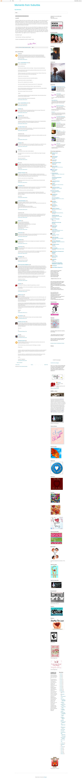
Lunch (62, 697)
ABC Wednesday (63, 725)
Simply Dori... (54, 211)
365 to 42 (53, 233)
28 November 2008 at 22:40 (22, 146)
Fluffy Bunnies (63, 732)
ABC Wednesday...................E (60, 130)
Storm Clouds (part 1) (63, 727)
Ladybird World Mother (22, 200)
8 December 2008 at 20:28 (22, 360)
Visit (55, 362)
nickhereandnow (55, 156)
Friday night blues (54, 100)
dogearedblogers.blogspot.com (57, 267)
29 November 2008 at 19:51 (22, 253)
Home (16, 12)
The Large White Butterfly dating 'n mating (58, 248)
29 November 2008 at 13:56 (22, 229)
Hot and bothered (54, 157)
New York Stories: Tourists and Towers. (57, 184)
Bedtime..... (58, 137)
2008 (61, 690)
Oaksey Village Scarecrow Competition (57, 238)
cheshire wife (20, 232)
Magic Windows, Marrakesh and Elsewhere (58, 241)
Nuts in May (54, 201)
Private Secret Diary (55, 190)
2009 (61, 689)
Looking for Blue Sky (55, 215)
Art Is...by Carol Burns (55, 197)
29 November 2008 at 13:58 (22, 236)
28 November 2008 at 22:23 (22, 123)
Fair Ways (53, 253)
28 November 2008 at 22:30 (22, 139)
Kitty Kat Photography (55, 218)
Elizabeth (19, 220)
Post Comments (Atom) (23, 366)
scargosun (20, 142)
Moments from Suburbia (27, 5)
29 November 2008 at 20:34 (22, 261)
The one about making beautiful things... (57, 212)
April (62, 752)
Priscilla (53, 260)
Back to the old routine (60, 105)
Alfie (52, 219)
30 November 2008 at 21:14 (22, 312)
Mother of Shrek (54, 255)
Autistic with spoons (55, 256)
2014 (61, 682)
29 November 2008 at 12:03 (22, 209)
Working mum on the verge (56, 222)
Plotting (62, 711)
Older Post (46, 364)
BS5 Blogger (20, 256)
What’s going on (54, 170)
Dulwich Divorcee (55, 173)
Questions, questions (63, 709)
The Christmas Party (63, 707)
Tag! (61, 741)
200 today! (62, 730)
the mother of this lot (21, 126)
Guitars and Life (54, 166)
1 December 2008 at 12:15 (22, 318)
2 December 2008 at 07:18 (22, 331)
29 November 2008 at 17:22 (22, 243)
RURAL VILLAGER (55, 237)
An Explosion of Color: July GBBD (57, 188)
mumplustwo (54, 259)
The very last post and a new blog (57, 216)
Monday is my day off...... (63, 705)
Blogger (45, 777)
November (62, 694)
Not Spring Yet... (54, 195)
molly (19, 53)
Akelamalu (20, 239)
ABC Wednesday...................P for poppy (63, 735)
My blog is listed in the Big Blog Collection (57, 343)
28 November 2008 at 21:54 (22, 59)
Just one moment (62, 703)
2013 (61, 683)
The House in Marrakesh (56, 240)
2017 (61, 678)
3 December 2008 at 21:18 (22, 337)
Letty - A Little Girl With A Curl (23, 62)
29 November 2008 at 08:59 (22, 197)
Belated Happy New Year (60, 86)
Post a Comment (19, 362)
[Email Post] (32, 47)
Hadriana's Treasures (21, 172)
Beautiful (62, 720)
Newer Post (17, 364)
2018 (61, 676)
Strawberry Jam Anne (22, 321)
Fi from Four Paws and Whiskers (23, 264)
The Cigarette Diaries (55, 244)
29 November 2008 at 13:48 (22, 217)
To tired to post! (62, 715)
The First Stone (54, 226)
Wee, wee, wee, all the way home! (63, 700)
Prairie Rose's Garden (55, 187)
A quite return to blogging (55, 234)
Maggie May (20, 115)
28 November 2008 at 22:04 (22, 99)
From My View (54, 265)
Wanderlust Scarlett (21, 340)
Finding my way (54, 163)
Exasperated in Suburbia (63, 713)
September (63, 744)
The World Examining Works (56, 177)
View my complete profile (55, 388)
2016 (61, 679)
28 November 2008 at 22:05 (22, 105)
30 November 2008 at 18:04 (22, 291)
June (62, 749)
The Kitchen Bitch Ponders (56, 162)
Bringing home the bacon (63, 718)
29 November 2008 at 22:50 (22, 280)
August (62, 746)
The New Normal (54, 178)
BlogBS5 (53, 183)
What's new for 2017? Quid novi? (56, 209)
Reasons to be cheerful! (63, 722)
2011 (61, 686)
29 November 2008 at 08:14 (22, 182)
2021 (61, 675)
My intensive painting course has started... (58, 198)
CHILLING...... (54, 245)
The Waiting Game (54, 202)
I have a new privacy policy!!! (56, 191)
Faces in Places (54, 229)
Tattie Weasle (54, 204)
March (62, 753)
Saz (18, 334)
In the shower (58, 93)
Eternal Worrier (20, 315)
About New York (54, 194)
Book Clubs (53, 223)
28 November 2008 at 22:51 (22, 159)
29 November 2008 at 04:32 (22, 169)
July (61, 748)
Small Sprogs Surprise (63, 738)
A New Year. (58, 143)
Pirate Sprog (63, 729)
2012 (61, 685)
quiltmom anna (20, 294)
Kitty (19, 149)
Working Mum (20, 185)
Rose (19, 162)
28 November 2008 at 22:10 (22, 112)
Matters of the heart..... (55, 205)
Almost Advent (63, 696)
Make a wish (63, 739)
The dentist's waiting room (60, 116)
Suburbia (19, 108)
